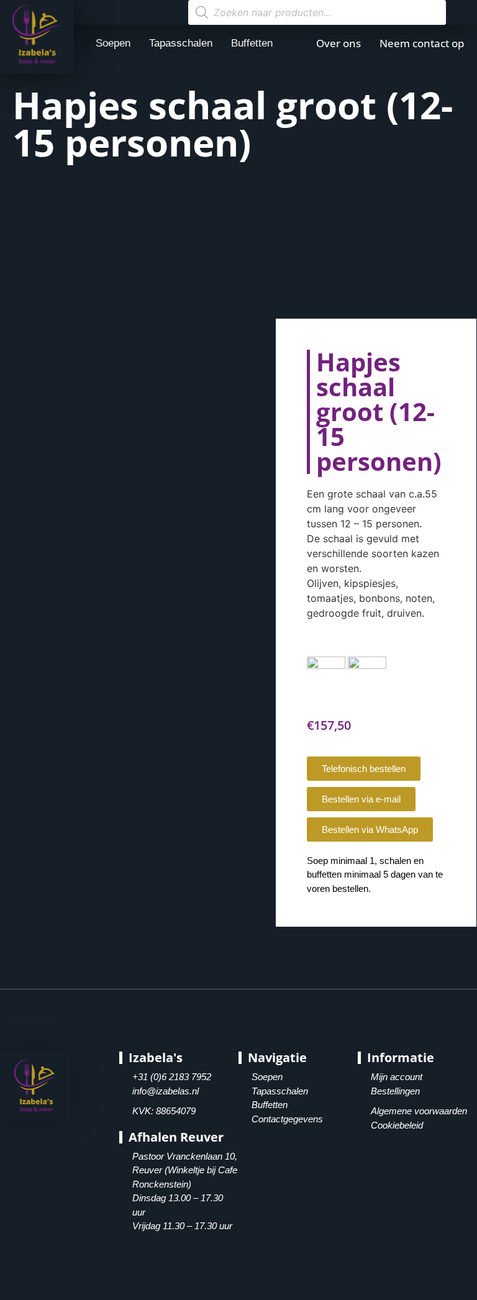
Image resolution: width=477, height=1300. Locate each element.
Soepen (113, 43)
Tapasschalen (180, 43)
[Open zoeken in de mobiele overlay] (317, 12)
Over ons (338, 43)
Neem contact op (422, 43)
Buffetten (252, 43)
